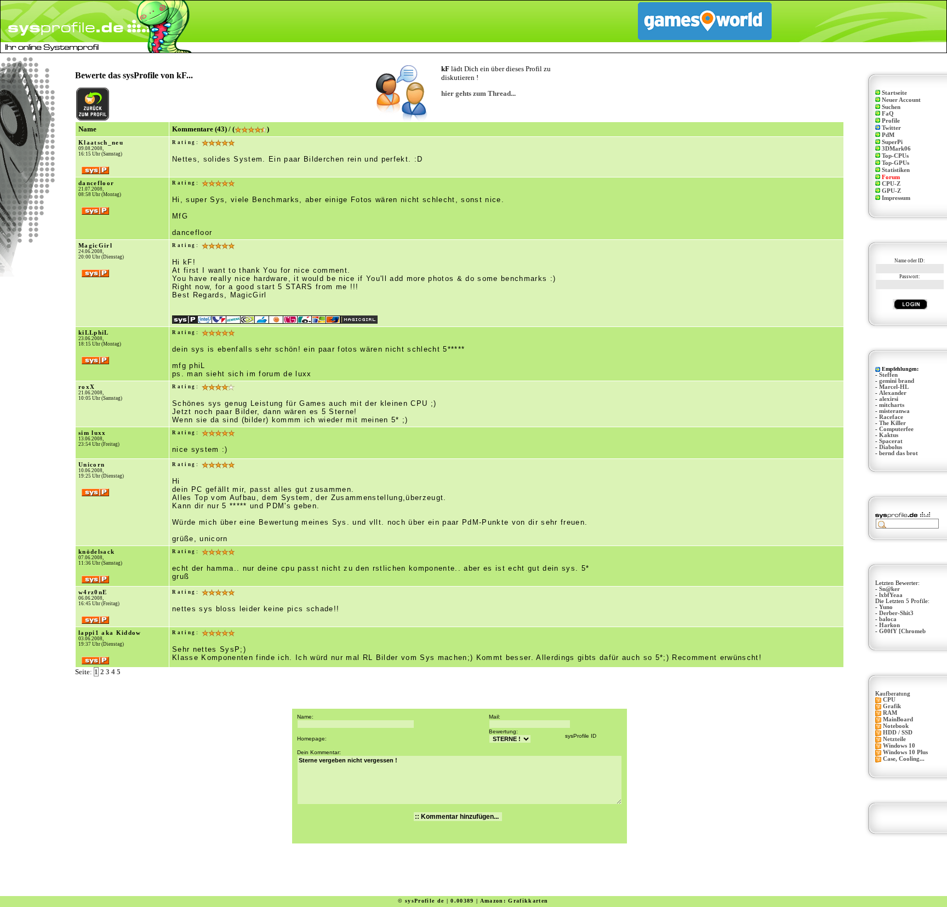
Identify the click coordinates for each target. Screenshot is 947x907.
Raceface (891, 417)
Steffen (888, 375)
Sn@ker (889, 589)
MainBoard (898, 719)
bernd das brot (898, 453)
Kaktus (888, 435)
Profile (891, 121)
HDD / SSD (897, 733)
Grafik (892, 706)
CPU (889, 700)
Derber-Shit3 (896, 613)
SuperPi (892, 142)
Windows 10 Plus (905, 752)
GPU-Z (891, 191)
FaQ (888, 114)
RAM (890, 713)
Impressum (896, 198)
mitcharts (891, 405)
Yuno (886, 607)
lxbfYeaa (891, 595)
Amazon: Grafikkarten (514, 901)
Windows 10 (899, 746)
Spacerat (891, 441)
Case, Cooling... (904, 759)
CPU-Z (891, 184)
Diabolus (890, 447)
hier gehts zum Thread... (478, 93)
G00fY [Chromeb (902, 631)
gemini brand (896, 381)
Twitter (891, 128)
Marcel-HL (894, 387)
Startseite (894, 93)
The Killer (892, 423)
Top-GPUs (895, 163)
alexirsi (888, 399)
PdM (888, 135)
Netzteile (894, 739)
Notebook (896, 726)
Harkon (889, 625)
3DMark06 (896, 149)
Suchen (891, 107)
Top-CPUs (895, 156)
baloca (888, 619)
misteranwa (894, 411)
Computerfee (896, 429)
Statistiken (896, 170)
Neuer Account (901, 100)
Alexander (892, 393)
